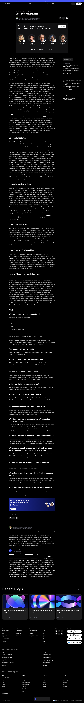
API (44, 3)
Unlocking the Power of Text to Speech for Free (71, 95)
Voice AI (33, 26)
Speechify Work (18, 635)
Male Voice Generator (46, 655)
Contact (44, 632)
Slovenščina (65, 688)
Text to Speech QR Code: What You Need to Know (72, 81)
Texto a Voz (4, 665)
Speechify (32, 190)
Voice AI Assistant (46, 652)
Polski (3, 682)
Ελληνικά (44, 689)
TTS (6, 6)
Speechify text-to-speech (29, 91)
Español (3, 684)
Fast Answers (46, 28)
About (44, 630)
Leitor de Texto (45, 665)
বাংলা (43, 691)
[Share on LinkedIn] (67, 18)
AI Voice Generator (19, 630)
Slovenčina (45, 688)
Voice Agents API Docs (33, 636)
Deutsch (44, 678)
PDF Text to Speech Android (7, 654)
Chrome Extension (5, 638)
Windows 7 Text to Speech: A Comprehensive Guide (72, 74)
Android (17, 108)
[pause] (35, 699)
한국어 (44, 680)
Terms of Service (65, 700)
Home (3, 6)
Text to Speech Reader (47, 654)
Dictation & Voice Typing (6, 652)
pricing (48, 215)
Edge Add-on (4, 640)
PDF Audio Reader (5, 660)
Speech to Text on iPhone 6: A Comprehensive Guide (69, 99)
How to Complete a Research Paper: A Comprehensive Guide (71, 71)
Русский (44, 682)
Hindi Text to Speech (46, 662)
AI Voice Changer (46, 659)
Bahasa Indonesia (25, 691)
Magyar (23, 675)
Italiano (3, 680)
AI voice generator (21, 73)
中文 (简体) (45, 675)
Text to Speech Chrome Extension (8, 662)
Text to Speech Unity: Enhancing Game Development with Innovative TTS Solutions (72, 87)
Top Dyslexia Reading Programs (7, 657)
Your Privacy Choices (58, 700)
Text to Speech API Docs (33, 635)
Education (31, 633)
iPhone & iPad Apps (5, 630)
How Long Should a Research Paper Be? (71, 68)
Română (44, 686)
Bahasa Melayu (5, 693)
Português (65, 686)
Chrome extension (44, 108)
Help (43, 638)
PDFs (44, 116)
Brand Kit (44, 643)
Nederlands (65, 677)
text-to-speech (23, 58)
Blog (43, 633)
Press (44, 641)
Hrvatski (23, 689)
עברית (3, 691)
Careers (44, 635)
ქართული (24, 688)
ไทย (63, 684)
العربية (3, 675)
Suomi (23, 678)
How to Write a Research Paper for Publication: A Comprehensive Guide (70, 77)
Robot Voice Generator (47, 657)
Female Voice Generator (6, 655)
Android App (4, 632)
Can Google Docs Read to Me (48, 660)
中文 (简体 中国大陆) (5, 677)
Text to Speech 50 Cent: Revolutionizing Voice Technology (71, 66)
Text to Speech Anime (6, 659)
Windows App (4, 635)
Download (40, 3)
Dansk (44, 677)
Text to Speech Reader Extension (69, 93)
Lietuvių (64, 689)
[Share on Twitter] (63, 18)
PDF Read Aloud (5, 663)
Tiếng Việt (24, 686)
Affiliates (44, 636)
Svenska (44, 684)
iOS (31, 105)
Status (44, 640)
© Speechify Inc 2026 (78, 700)
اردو (23, 693)
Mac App (3, 633)
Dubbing (17, 632)
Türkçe (3, 686)
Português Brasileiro (26, 682)
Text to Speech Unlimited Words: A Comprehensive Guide (70, 90)
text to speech (19, 424)
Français (3, 678)
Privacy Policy (71, 700)
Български (4, 688)
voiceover (11, 85)
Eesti (3, 689)
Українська (65, 682)
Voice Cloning (18, 633)
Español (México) (25, 684)
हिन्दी (63, 678)
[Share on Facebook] (60, 18)
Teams (30, 632)
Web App (4, 636)
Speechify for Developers (33, 630)
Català (64, 691)
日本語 (23, 680)
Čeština (23, 677)
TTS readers (19, 196)
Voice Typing (35, 28)
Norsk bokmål (65, 680)
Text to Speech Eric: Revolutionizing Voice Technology (71, 84)
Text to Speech (23, 28)
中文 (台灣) (65, 675)
